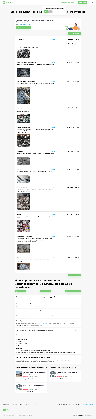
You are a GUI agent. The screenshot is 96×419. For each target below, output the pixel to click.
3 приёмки (53, 39)
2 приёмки (53, 62)
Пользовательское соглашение (10, 404)
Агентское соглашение (25, 404)
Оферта (34, 404)
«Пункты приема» (44, 323)
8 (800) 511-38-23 (26, 24)
